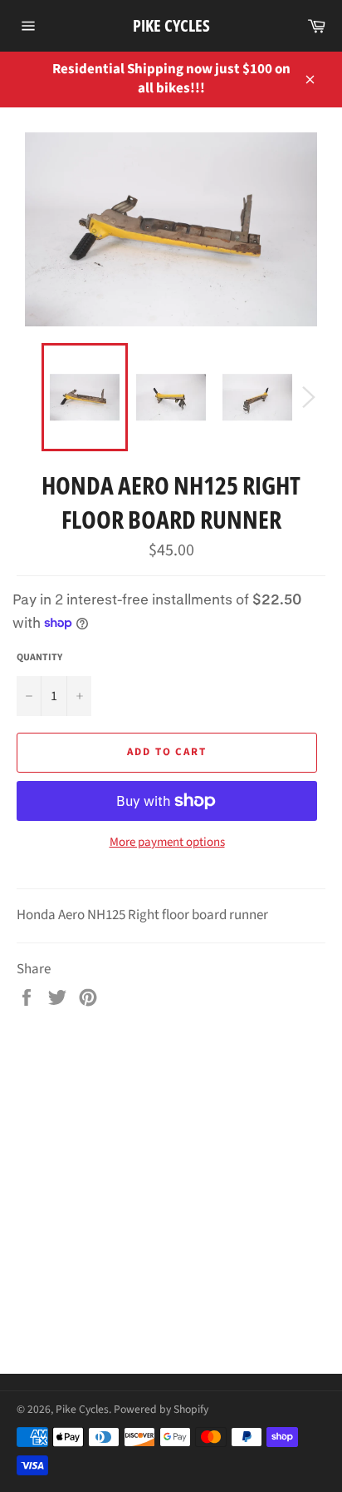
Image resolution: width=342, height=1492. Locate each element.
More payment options (167, 842)
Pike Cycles (171, 25)
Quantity (39, 657)
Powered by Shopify (161, 1409)
